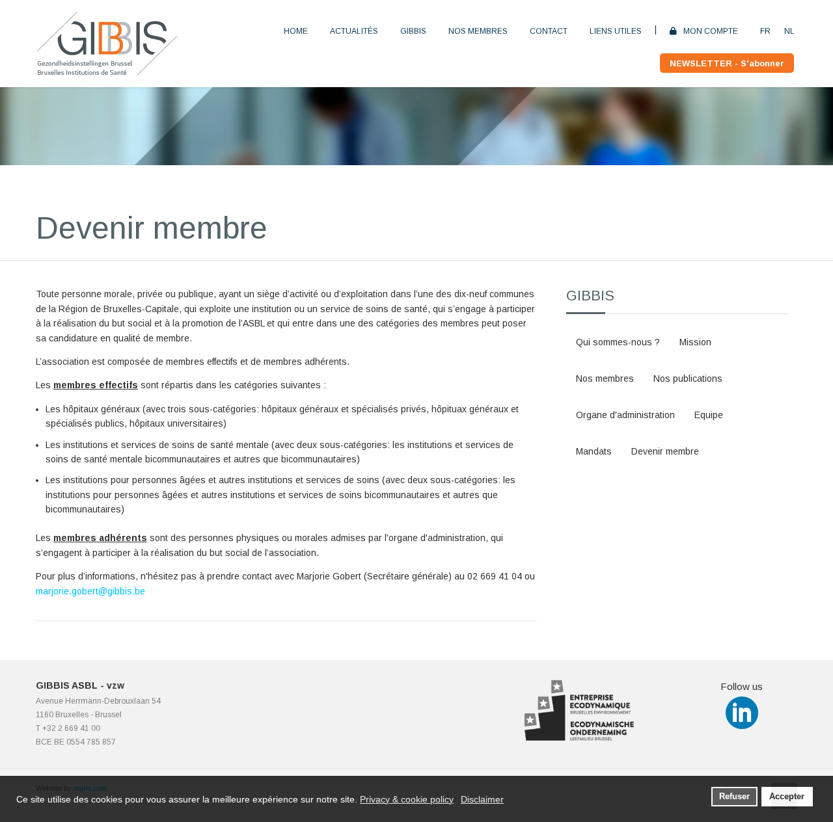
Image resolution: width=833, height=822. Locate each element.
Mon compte (710, 31)
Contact (548, 31)
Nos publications (687, 378)
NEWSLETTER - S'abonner (727, 63)
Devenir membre (665, 451)
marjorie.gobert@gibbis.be (90, 591)
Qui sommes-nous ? (618, 342)
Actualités (354, 31)
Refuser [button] (734, 796)
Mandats (594, 451)
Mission (695, 342)
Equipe (708, 415)
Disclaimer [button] (482, 799)
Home (296, 31)
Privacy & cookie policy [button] (407, 799)
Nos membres (478, 31)
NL (789, 31)
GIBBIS (413, 31)
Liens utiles (616, 31)
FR (765, 31)
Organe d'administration (625, 415)
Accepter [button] (786, 796)
